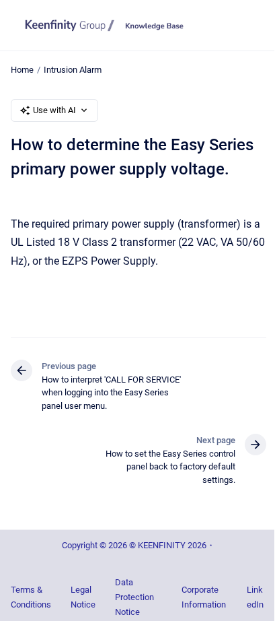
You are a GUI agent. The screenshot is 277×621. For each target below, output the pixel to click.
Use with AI (54, 110)
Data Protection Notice (134, 597)
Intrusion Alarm (73, 70)
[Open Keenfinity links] (256, 77)
